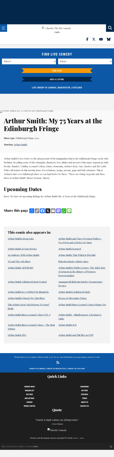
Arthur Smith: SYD (17, 335)
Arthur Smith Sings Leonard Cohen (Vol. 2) (29, 314)
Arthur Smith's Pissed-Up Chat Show (26, 298)
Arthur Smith (20, 144)
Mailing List (29, 390)
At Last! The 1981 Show (19, 261)
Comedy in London (37, 368)
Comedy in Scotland (76, 368)
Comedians (84, 386)
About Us (84, 402)
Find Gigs (57, 70)
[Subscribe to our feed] (57, 362)
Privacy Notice (29, 406)
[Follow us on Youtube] (102, 39)
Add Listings (29, 398)
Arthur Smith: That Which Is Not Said (76, 255)
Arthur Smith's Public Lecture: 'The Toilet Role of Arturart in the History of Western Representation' (81, 271)
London (52, 87)
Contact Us (84, 406)
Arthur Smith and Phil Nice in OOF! (75, 335)
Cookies (29, 402)
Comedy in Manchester (56, 368)
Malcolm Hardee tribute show (73, 261)
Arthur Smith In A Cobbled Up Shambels (28, 291)
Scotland (77, 87)
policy (35, 446)
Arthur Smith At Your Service (22, 248)
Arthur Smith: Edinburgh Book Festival (27, 281)
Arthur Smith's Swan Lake (21, 238)
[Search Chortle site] (110, 28)
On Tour (84, 390)
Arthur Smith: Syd (67, 324)
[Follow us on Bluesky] (110, 39)
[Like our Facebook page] (89, 39)
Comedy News (29, 386)
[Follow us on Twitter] (95, 39)
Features (84, 394)
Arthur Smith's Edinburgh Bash (74, 291)
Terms (84, 398)
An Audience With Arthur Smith (23, 255)
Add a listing (57, 79)
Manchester (64, 87)
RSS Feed (29, 394)
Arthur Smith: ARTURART (20, 267)
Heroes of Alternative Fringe (72, 298)
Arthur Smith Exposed (69, 248)
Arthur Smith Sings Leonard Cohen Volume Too (82, 304)
